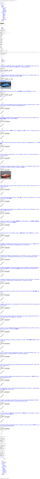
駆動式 (1, 47)
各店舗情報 (4, 469)
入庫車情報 (4, 471)
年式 (0, 37)
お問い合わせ (3, 20)
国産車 (1, 30)
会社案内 (3, 12)
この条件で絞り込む (2, 53)
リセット (5, 53)
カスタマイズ (4, 465)
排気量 (1, 42)
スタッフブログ (4, 473)
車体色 (1, 51)
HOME (2, 5)
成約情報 (4, 472)
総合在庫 (3, 461)
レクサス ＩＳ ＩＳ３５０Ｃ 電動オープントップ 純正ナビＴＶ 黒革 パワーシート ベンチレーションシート (20, 130)
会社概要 (4, 468)
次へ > (2, 57)
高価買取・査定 (4, 466)
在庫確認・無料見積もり (3, 80)
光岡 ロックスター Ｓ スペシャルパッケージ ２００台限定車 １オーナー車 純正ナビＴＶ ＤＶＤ (18, 91)
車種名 (1, 32)
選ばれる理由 (3, 6)
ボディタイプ (1, 33)
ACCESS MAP (1, 442)
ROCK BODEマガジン (4, 19)
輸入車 (3, 30)
